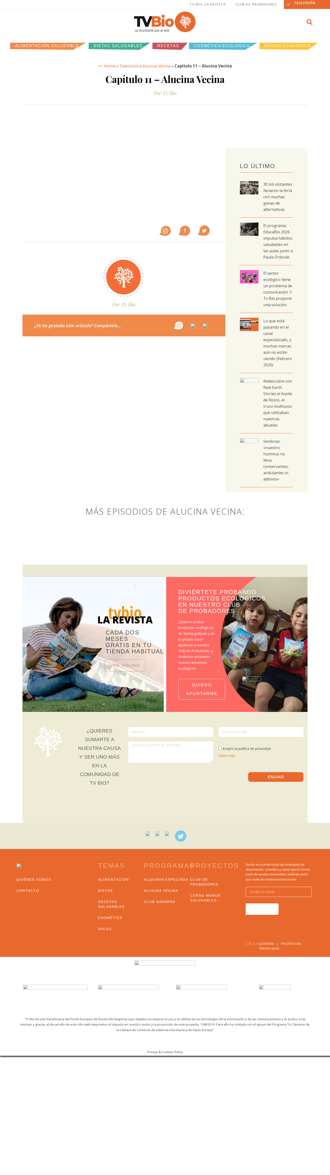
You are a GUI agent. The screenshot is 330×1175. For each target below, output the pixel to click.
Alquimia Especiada (166, 879)
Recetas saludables (111, 904)
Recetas (168, 46)
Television (129, 66)
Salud (105, 929)
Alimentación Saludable (47, 46)
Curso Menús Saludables (205, 898)
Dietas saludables (118, 46)
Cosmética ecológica (222, 46)
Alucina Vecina (157, 66)
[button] (309, 22)
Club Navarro (160, 902)
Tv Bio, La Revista (207, 4)
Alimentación (113, 879)
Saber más (226, 755)
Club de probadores (204, 882)
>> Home (106, 66)
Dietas (105, 891)
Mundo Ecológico (287, 46)
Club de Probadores (256, 4)
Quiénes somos (33, 879)
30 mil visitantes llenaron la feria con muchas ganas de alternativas (277, 197)
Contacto (27, 891)
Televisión (305, 2)
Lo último (257, 166)
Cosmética (110, 918)
